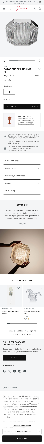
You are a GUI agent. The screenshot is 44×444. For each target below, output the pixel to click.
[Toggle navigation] (4, 8)
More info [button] (7, 80)
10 (35, 323)
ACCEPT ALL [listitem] (22, 438)
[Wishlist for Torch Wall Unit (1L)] (18, 288)
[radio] (25, 318)
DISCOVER (22, 224)
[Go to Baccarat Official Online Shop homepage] (22, 8)
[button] (3, 2)
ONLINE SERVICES (10, 388)
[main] (22, 172)
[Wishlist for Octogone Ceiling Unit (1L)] (39, 71)
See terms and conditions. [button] (26, 124)
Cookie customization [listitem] (22, 426)
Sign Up (14, 358)
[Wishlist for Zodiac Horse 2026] (41, 288)
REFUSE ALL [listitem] (22, 431)
